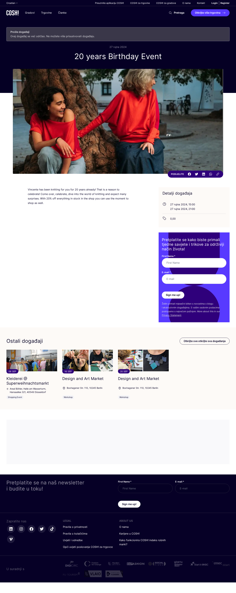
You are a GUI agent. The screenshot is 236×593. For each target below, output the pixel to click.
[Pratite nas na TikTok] (52, 529)
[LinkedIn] (203, 174)
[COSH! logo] (12, 12)
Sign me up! (173, 294)
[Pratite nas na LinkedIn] (11, 529)
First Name (168, 256)
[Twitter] (196, 174)
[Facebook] (189, 174)
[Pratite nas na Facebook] (31, 529)
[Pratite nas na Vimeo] (11, 539)
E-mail (166, 272)
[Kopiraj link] (217, 174)
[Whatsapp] (210, 174)
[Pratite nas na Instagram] (21, 529)
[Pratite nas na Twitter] (42, 529)
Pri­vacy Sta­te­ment (171, 315)
